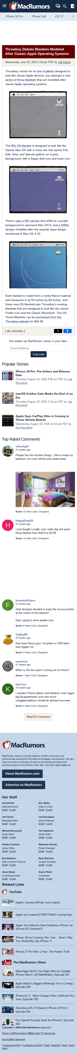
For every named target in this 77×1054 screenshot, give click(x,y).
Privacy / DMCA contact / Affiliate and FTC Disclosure (28, 1033)
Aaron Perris (45, 872)
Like (35, 511)
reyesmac (22, 661)
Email (4, 810)
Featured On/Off (11, 1045)
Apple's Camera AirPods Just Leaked (38, 902)
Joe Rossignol (24, 427)
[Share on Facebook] (67, 331)
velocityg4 (22, 446)
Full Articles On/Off (32, 1045)
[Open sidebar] (72, 7)
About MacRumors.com (22, 773)
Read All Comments (38, 716)
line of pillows (45, 71)
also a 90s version (28, 220)
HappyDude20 (24, 520)
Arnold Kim (8, 803)
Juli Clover (64, 62)
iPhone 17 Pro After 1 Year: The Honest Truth (43, 951)
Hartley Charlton (11, 844)
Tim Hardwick (46, 831)
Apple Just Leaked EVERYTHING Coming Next (44, 914)
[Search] (66, 6)
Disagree (43, 511)
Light (71, 1045)
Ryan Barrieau (46, 858)
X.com (12, 810)
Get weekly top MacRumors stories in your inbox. (38, 341)
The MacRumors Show (29, 962)
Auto (65, 1045)
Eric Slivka (44, 803)
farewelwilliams (25, 600)
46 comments (15, 331)
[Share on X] (58, 331)
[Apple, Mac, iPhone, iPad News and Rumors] (29, 10)
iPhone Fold (39, 16)
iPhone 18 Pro (14, 16)
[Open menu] (4, 6)
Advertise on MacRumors (23, 784)
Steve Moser (8, 872)
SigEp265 (22, 634)
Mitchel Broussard (12, 831)
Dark (4, 1048)
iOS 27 (59, 16)
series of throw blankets (20, 79)
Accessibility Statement (13, 1039)
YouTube (15, 892)
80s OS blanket (21, 145)
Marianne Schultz (48, 844)
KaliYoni (21, 684)
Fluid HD (55, 1045)
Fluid (47, 1045)
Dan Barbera (8, 858)
